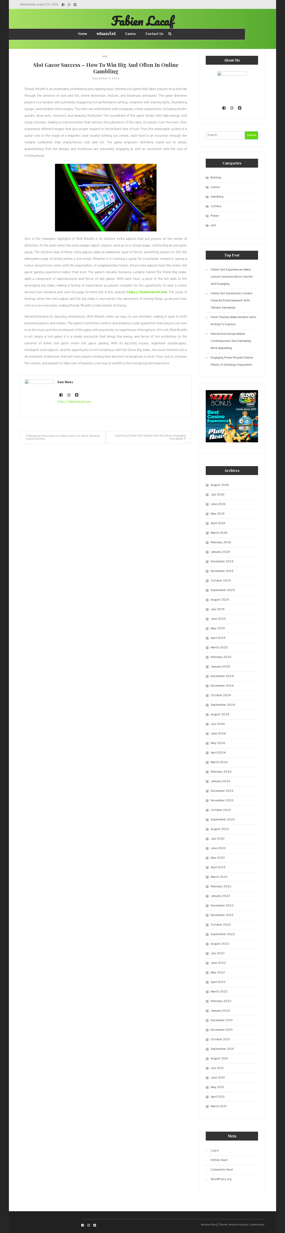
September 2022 (223, 934)
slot (104, 56)
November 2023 (222, 800)
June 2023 (218, 848)
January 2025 (220, 667)
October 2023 (221, 810)
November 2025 (222, 571)
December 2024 (222, 676)
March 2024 (219, 762)
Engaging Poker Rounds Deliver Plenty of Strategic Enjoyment (232, 361)
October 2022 (221, 925)
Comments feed (222, 1170)
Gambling (217, 197)
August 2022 (220, 944)
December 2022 (222, 906)
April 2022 (218, 982)
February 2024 (221, 772)
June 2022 (218, 963)
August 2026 (220, 485)
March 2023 (219, 877)
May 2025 (218, 628)
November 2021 (222, 1030)
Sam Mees (65, 382)
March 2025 (219, 648)
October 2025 (221, 581)
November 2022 (222, 915)
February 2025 (221, 657)
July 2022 (218, 953)
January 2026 (220, 552)
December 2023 (222, 791)
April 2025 (218, 638)
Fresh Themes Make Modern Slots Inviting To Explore (233, 320)
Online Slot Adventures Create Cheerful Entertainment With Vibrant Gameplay (231, 301)
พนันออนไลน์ (106, 34)
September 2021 (222, 1049)
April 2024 (218, 753)
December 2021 (222, 1020)
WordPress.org (221, 1179)
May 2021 (217, 1087)
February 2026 (221, 542)
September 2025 (223, 590)
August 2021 (219, 1059)
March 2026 (219, 533)
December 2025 (222, 561)
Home (82, 34)
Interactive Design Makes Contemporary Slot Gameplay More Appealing (231, 341)
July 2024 (218, 724)
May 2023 (218, 858)
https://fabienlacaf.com (74, 402)
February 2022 (221, 1001)
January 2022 (220, 1011)
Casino (130, 34)
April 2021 (218, 1097)
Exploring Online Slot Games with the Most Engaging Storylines (150, 437)
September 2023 (223, 820)
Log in (215, 1151)
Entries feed (219, 1160)
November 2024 (222, 686)
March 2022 (219, 992)
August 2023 (220, 829)
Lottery (216, 206)
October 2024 (221, 695)
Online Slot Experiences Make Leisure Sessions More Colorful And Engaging (231, 277)
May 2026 (218, 514)
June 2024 (218, 734)
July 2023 (217, 839)
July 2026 (217, 495)
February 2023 (221, 886)
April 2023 (218, 867)
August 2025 (220, 600)
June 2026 (218, 504)
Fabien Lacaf (142, 20)
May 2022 (218, 972)
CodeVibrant (256, 1225)
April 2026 (218, 523)
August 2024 (220, 714)
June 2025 (218, 619)
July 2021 (217, 1068)
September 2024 (223, 705)
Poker (215, 216)
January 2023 (220, 896)
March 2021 (219, 1106)
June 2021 (218, 1078)
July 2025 (218, 609)
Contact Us (154, 34)
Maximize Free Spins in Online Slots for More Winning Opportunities (62, 437)
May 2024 (218, 743)
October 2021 (220, 1039)
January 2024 (220, 781)
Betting (216, 178)
